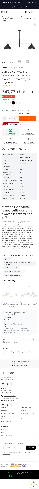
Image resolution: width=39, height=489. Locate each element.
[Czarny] (13, 103)
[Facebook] (3, 384)
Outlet (3, 416)
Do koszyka (29, 118)
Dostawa (24, 410)
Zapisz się (31, 447)
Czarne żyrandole (26, 17)
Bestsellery (5, 419)
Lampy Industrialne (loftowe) (14, 271)
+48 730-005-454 (10, 330)
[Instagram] (7, 384)
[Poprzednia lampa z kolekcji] (3, 295)
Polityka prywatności (8, 413)
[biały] (18, 103)
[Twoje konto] (29, 12)
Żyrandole (17, 17)
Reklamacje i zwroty (27, 413)
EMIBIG (4, 68)
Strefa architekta (7, 435)
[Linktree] (11, 384)
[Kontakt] (26, 12)
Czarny (22, 166)
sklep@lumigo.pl (9, 332)
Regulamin (4, 410)
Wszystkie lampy (6, 421)
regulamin (21, 452)
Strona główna (8, 17)
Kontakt (23, 419)
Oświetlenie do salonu (11, 268)
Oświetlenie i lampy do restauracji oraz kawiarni (17, 263)
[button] (35, 24)
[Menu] (37, 12)
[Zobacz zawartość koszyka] (32, 12)
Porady (3, 429)
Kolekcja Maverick (16, 68)
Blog (2, 432)
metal (21, 189)
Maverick (23, 163)
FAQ (22, 416)
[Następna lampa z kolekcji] (35, 295)
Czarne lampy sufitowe (12, 275)
